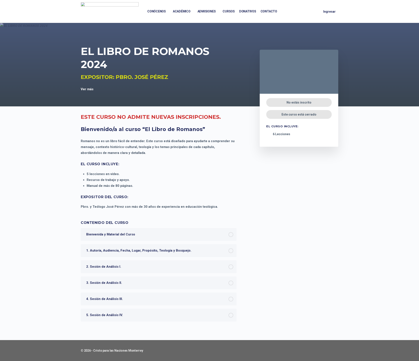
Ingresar (329, 11)
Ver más (87, 89)
